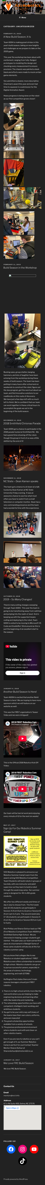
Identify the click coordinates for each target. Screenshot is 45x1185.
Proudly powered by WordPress (16, 1179)
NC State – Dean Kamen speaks (20, 481)
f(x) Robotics (28, 6)
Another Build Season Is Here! (20, 691)
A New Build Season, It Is (17, 36)
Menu (23, 17)
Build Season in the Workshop (20, 267)
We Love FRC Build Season (18, 1063)
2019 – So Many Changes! (17, 599)
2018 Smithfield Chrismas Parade (22, 423)
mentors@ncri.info (11, 1095)
